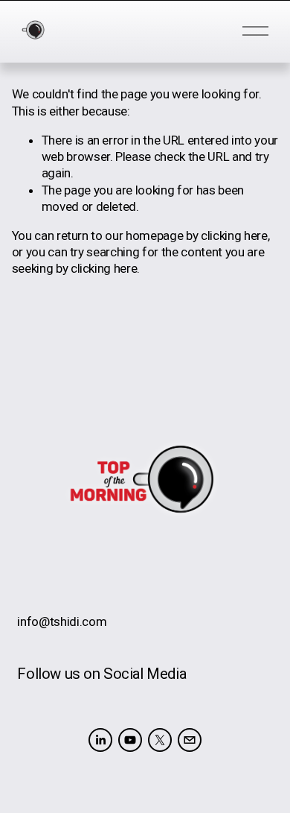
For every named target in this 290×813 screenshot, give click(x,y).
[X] (160, 740)
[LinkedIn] (100, 740)
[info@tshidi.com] (190, 740)
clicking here (234, 235)
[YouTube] (130, 740)
